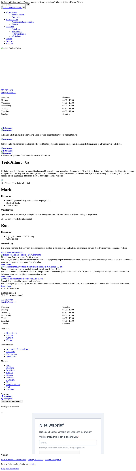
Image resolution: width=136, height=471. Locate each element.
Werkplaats (16, 36)
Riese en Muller (13, 384)
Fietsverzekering (19, 34)
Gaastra (9, 375)
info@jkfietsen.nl (8, 92)
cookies (32, 464)
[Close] (2, 412)
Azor (8, 365)
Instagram (8, 399)
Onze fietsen (11, 333)
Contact (9, 43)
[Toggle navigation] (24, 7)
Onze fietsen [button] (11, 12)
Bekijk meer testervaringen (12, 252)
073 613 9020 (7, 90)
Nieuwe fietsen (18, 15)
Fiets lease (16, 29)
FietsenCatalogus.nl (53, 459)
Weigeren (5, 469)
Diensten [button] (10, 27)
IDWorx (9, 377)
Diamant (10, 368)
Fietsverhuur (17, 31)
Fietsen (15, 24)
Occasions (16, 17)
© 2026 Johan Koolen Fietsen (13, 459)
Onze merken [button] (12, 19)
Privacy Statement (35, 459)
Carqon (9, 373)
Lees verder (6, 264)
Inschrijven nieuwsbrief (11, 401)
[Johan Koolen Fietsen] (11, 7)
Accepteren (14, 469)
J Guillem (10, 380)
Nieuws (9, 41)
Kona (8, 382)
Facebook (8, 396)
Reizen (9, 39)
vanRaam (10, 389)
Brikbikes (10, 370)
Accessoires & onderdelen (23, 22)
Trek (8, 387)
